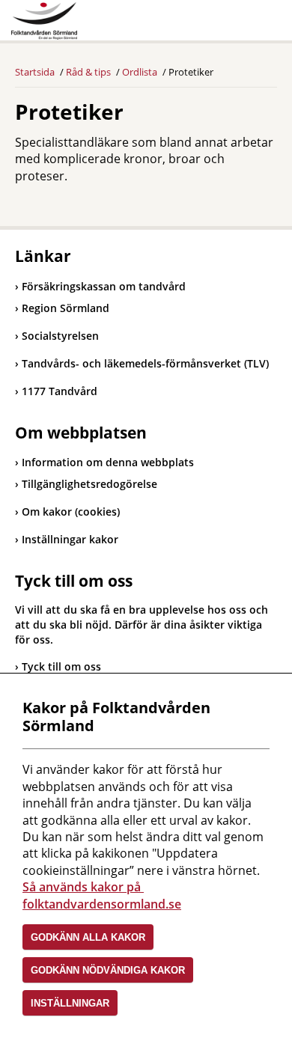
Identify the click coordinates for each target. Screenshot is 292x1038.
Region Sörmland (62, 308)
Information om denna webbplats (108, 462)
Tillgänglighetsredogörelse (89, 484)
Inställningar (70, 1003)
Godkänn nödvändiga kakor (108, 970)
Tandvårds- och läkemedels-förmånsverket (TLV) (142, 363)
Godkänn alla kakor (88, 937)
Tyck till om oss (61, 666)
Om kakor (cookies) (71, 511)
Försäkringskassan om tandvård (100, 286)
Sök (228, 24)
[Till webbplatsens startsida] (44, 21)
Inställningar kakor (70, 539)
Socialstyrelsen (57, 336)
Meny (266, 24)
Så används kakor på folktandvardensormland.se (101, 895)
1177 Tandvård (56, 391)
